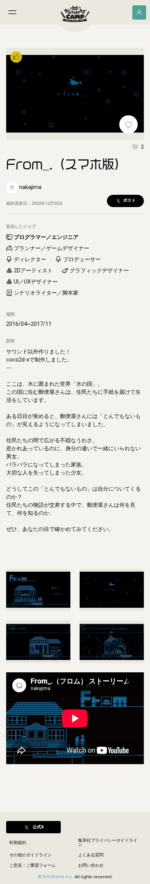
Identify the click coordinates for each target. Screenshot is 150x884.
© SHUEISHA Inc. (55, 877)
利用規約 (17, 842)
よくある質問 (90, 854)
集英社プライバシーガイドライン (107, 842)
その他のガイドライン (30, 854)
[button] (138, 147)
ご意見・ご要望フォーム (32, 865)
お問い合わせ (90, 865)
